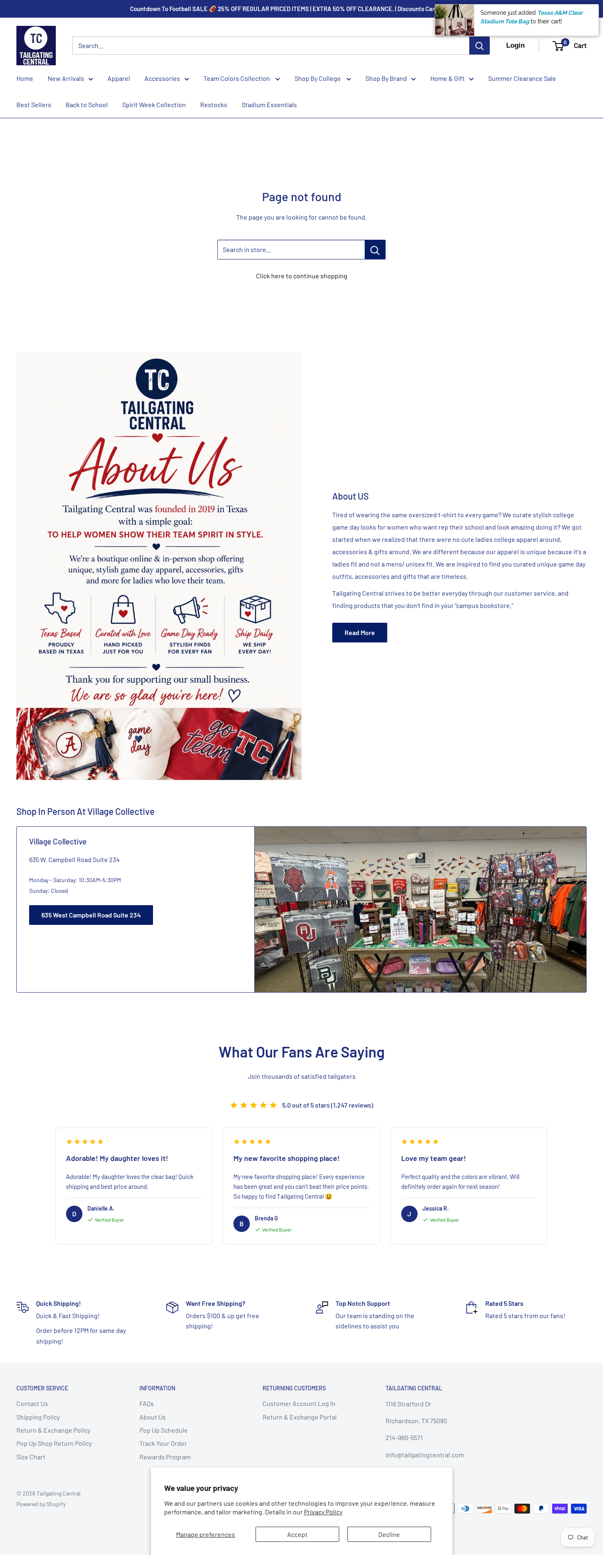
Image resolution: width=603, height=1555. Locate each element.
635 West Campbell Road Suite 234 (91, 915)
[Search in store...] (375, 249)
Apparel (118, 78)
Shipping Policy (38, 1417)
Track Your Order (163, 1443)
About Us (152, 1417)
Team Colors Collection (237, 78)
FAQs (146, 1403)
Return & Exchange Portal (300, 1417)
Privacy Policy (323, 1512)
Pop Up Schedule (163, 1430)
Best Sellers (33, 104)
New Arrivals (66, 78)
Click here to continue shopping (301, 276)
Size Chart (31, 1457)
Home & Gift (447, 78)
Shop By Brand (386, 78)
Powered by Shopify (41, 1503)
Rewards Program (165, 1457)
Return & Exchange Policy (53, 1430)
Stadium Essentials (269, 104)
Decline (389, 1534)
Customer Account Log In (299, 1403)
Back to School (87, 104)
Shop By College (318, 78)
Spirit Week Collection (154, 104)
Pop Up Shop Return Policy (54, 1443)
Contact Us (32, 1403)
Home (24, 78)
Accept (297, 1534)
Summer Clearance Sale (522, 78)
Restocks (213, 104)
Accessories (162, 78)
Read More (360, 632)
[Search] (479, 46)
